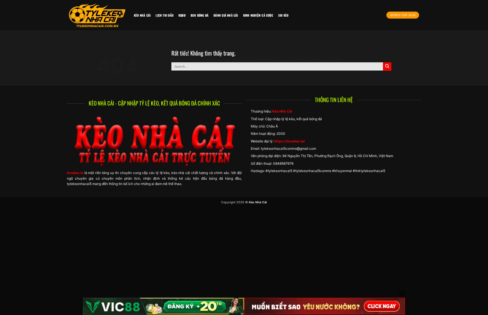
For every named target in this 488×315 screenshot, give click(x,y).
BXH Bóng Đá (199, 15)
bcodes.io (75, 173)
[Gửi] (387, 66)
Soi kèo (283, 15)
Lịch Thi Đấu (164, 15)
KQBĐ (182, 15)
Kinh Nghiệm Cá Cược (258, 15)
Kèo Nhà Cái (142, 15)
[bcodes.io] (97, 15)
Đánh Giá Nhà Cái (225, 15)
